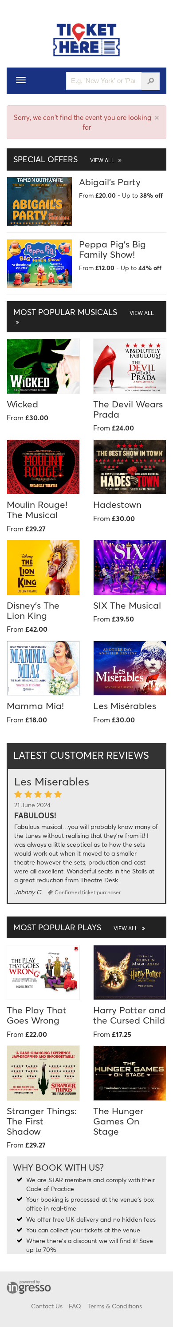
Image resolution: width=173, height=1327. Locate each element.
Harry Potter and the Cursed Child (129, 1015)
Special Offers (64, 159)
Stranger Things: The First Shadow (42, 1120)
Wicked (22, 404)
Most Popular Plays (76, 927)
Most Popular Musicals (83, 312)
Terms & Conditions (114, 1306)
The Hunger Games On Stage (118, 1120)
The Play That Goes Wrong (37, 1015)
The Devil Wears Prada (128, 409)
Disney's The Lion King (33, 610)
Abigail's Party (110, 181)
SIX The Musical (127, 605)
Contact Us (47, 1306)
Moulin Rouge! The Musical (37, 509)
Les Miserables (51, 781)
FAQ (75, 1306)
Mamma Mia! (35, 705)
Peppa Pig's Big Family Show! (112, 249)
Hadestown (117, 504)
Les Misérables (124, 705)
